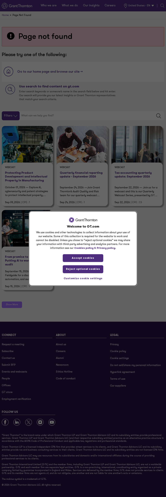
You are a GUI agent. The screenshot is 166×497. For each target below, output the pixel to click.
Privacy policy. (106, 248)
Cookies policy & (85, 248)
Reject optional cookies (83, 269)
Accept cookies (83, 258)
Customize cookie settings (83, 278)
